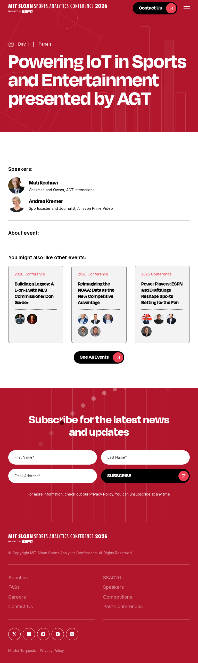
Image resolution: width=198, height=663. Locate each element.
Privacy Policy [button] (101, 494)
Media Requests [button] (22, 650)
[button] (57, 8)
